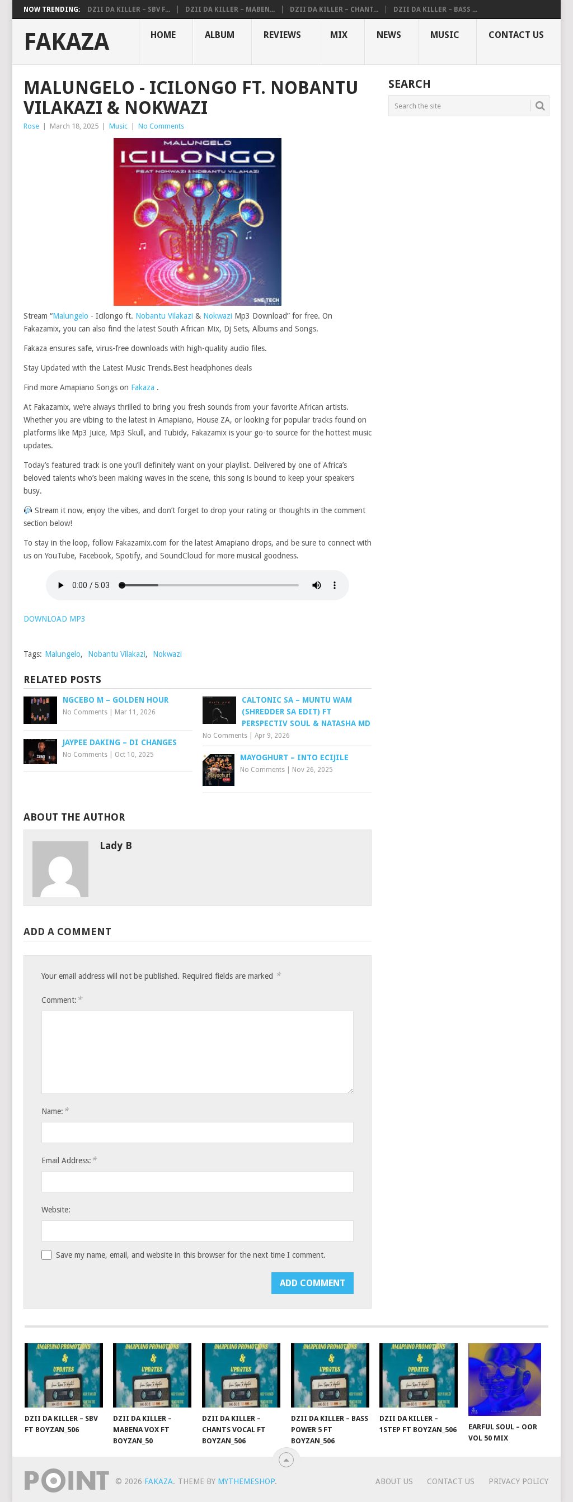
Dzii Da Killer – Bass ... (435, 9)
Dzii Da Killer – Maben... (230, 9)
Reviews (282, 35)
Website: (56, 1209)
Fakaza (66, 42)
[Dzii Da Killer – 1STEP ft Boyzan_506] (418, 1375)
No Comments (161, 126)
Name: (54, 1111)
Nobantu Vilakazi (164, 315)
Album (219, 35)
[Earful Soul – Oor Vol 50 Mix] (507, 1379)
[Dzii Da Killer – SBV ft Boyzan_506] (64, 1375)
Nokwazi (218, 315)
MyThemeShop (246, 1481)
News (389, 35)
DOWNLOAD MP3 (55, 618)
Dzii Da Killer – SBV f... (128, 9)
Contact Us (516, 35)
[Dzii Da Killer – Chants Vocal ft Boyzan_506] (241, 1375)
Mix (338, 35)
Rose (31, 126)
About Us (394, 1481)
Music (444, 35)
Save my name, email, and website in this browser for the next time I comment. (191, 1254)
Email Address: (68, 1160)
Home (163, 35)
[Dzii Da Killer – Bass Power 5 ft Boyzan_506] (330, 1375)
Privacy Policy (518, 1481)
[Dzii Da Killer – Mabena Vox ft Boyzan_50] (152, 1375)
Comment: (61, 999)
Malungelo (72, 315)
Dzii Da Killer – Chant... (334, 9)
